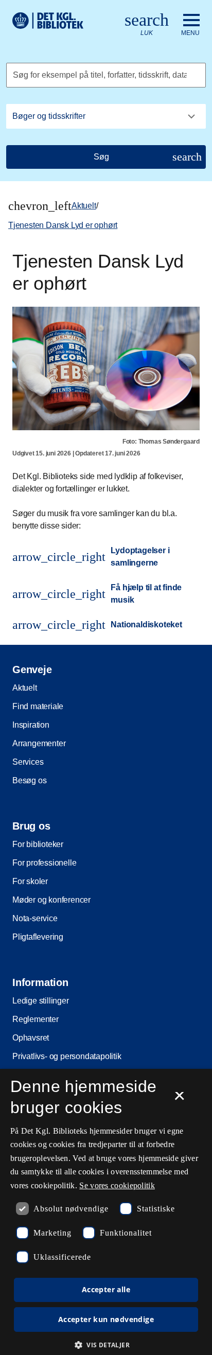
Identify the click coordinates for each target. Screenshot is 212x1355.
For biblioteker (37, 844)
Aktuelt (84, 205)
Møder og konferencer (51, 899)
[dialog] (106, 1212)
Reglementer (35, 1019)
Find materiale (37, 706)
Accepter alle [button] (106, 1289)
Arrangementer (38, 743)
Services (27, 762)
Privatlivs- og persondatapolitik (66, 1056)
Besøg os (29, 780)
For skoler (30, 881)
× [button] (179, 1099)
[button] (106, 1345)
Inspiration (30, 724)
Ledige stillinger (40, 1000)
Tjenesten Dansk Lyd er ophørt (62, 225)
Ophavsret (30, 1037)
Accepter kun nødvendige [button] (106, 1319)
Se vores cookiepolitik (117, 1185)
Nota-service (35, 918)
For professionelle (44, 862)
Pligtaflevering (37, 936)
